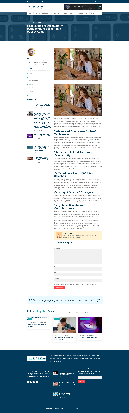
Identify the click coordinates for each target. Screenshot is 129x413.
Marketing (72, 13)
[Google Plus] (101, 2)
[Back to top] (126, 410)
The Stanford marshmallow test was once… (63, 338)
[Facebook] (93, 2)
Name (56, 266)
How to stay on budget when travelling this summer (65, 395)
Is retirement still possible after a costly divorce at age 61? (67, 384)
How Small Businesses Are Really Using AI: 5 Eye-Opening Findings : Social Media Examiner (41, 148)
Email (56, 272)
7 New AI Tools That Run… (89, 338)
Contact (93, 13)
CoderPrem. (80, 409)
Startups (80, 13)
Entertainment (46, 13)
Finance (65, 13)
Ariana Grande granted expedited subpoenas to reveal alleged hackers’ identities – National (41, 159)
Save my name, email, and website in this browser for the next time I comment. (76, 284)
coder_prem (33, 322)
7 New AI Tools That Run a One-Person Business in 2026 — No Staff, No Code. (42, 136)
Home (30, 13)
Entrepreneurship (84, 319)
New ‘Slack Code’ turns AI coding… (37, 325)
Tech (86, 13)
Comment (57, 248)
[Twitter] (96, 2)
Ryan (56, 335)
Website (56, 278)
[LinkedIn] (98, 2)
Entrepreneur (56, 13)
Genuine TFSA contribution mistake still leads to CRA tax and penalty (67, 373)
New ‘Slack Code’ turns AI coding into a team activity (42, 105)
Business (37, 13)
